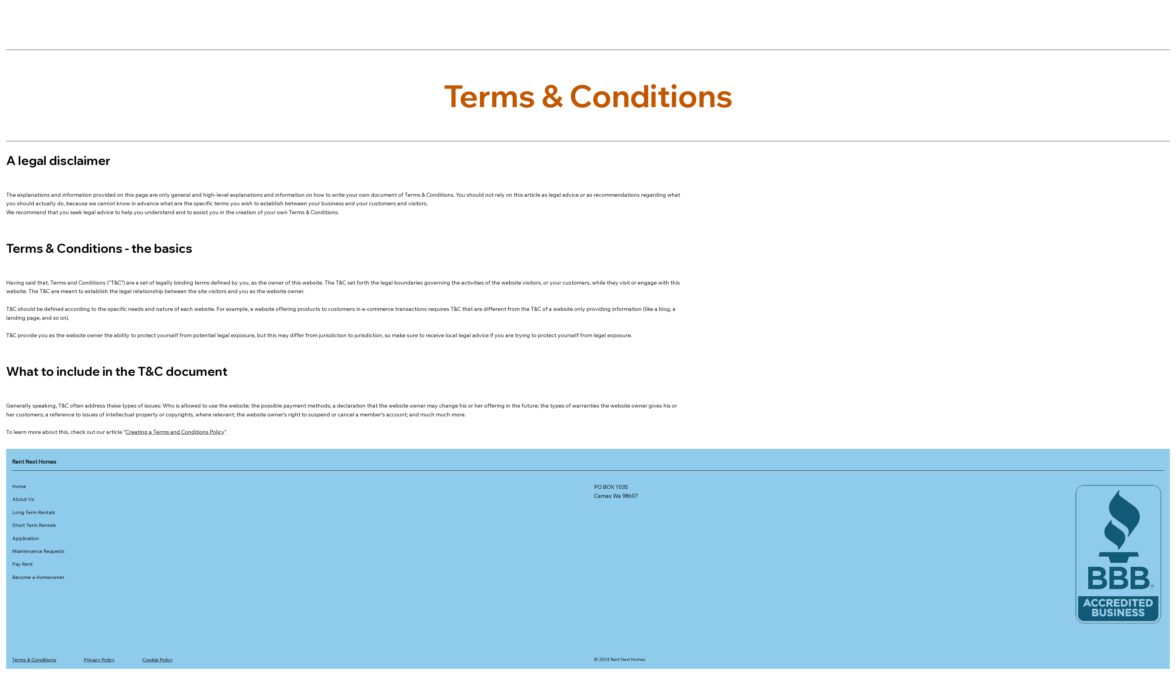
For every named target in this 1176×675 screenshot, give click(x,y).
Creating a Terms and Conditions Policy (175, 431)
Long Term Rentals (33, 512)
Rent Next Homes (34, 461)
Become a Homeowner (38, 577)
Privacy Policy (99, 660)
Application (25, 538)
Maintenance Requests (38, 551)
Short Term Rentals (34, 525)
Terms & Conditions (34, 660)
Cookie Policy (157, 660)
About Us (23, 499)
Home (19, 486)
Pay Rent (22, 564)
